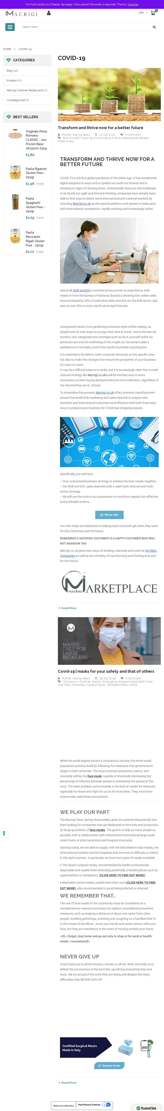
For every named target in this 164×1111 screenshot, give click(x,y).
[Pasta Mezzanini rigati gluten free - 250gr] (15, 235)
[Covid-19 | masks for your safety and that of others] (109, 641)
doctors (97, 681)
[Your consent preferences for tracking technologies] (4, 833)
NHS (67, 684)
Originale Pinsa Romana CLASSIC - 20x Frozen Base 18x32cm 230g (36, 140)
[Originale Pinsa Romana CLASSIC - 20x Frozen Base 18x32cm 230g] (15, 134)
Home (7, 49)
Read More (69, 608)
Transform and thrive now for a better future (100, 127)
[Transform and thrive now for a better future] (109, 94)
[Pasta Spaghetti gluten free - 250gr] (15, 201)
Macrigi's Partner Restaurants (25, 90)
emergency (110, 681)
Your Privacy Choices (89, 1104)
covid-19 (86, 138)
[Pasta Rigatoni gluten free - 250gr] (15, 171)
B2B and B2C (71, 138)
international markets (135, 138)
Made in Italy (66, 141)
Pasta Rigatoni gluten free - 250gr (36, 173)
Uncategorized (16, 100)
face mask (137, 681)
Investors (12, 80)
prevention (78, 684)
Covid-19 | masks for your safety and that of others (106, 671)
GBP (141, 12)
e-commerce (102, 138)
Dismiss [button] (133, 4)
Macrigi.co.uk (82, 203)
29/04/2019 (107, 678)
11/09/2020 (107, 134)
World (134, 684)
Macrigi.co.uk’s (98, 375)
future (116, 138)
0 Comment (133, 134)
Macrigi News (81, 134)
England (124, 681)
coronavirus (70, 681)
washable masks (117, 684)
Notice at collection (63, 1105)
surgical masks (96, 684)
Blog (10, 70)
